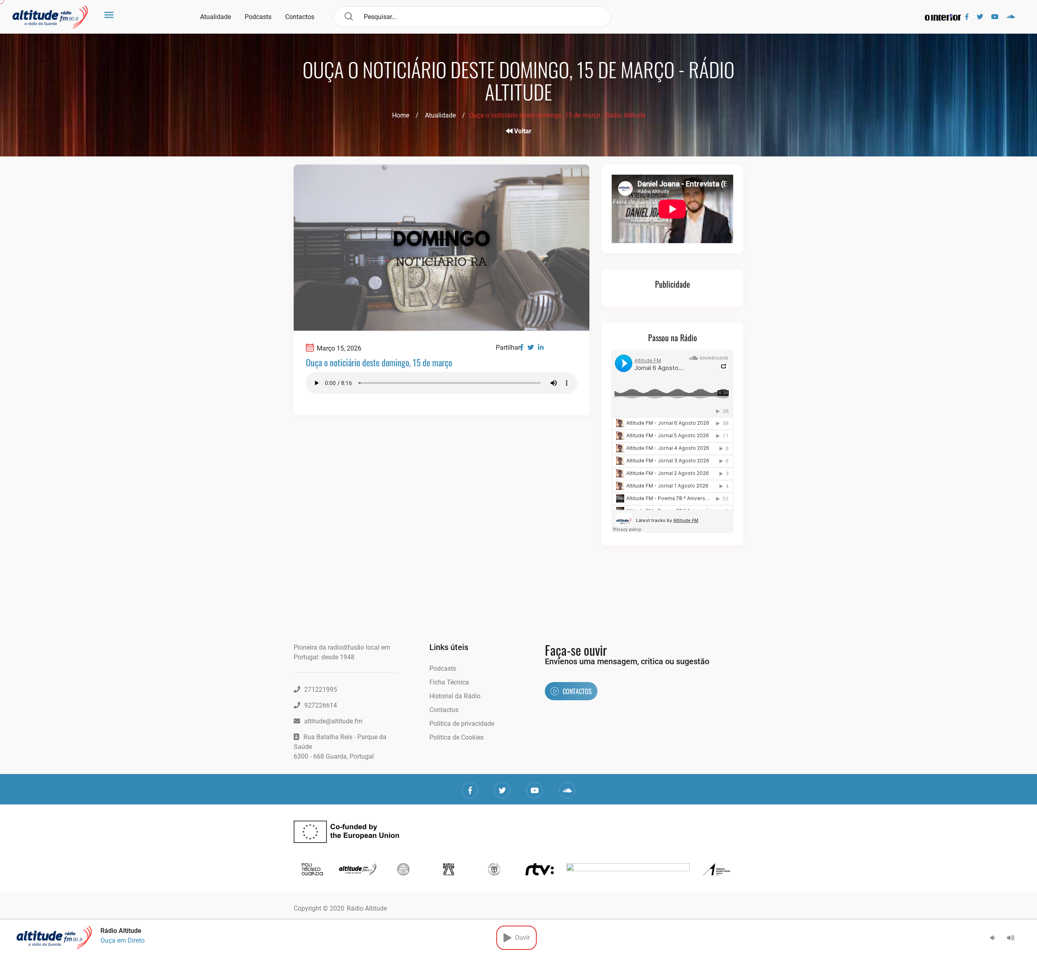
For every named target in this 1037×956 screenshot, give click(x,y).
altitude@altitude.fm (333, 721)
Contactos (299, 17)
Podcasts (258, 17)
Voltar (521, 131)
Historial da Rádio (454, 696)
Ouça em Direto (122, 940)
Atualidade (215, 17)
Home (400, 115)
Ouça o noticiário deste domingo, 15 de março (379, 362)
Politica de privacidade (461, 723)
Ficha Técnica (449, 682)
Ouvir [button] (521, 937)
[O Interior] (943, 17)
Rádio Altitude (367, 908)
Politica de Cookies (456, 737)
